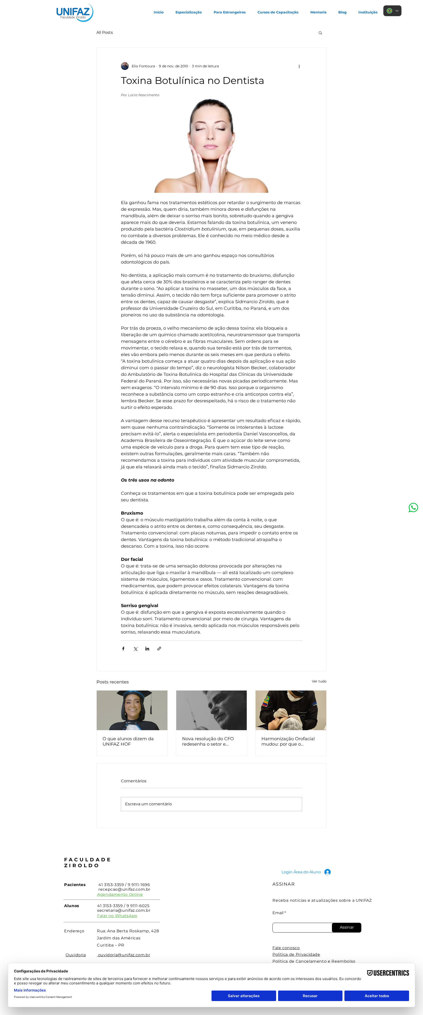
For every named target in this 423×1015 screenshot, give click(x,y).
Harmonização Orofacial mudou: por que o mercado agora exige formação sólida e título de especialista (290, 741)
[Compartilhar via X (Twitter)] (135, 648)
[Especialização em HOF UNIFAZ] (132, 710)
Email (277, 913)
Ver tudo (319, 681)
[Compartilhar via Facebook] (123, 648)
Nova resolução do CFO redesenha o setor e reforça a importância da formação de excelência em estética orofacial (209, 741)
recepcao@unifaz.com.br (124, 889)
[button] (320, 33)
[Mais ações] (299, 66)
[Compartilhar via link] (159, 648)
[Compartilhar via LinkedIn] (147, 648)
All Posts (104, 32)
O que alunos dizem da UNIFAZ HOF (128, 741)
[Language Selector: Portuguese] (392, 10)
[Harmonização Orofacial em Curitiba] (291, 710)
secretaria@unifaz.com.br (123, 910)
